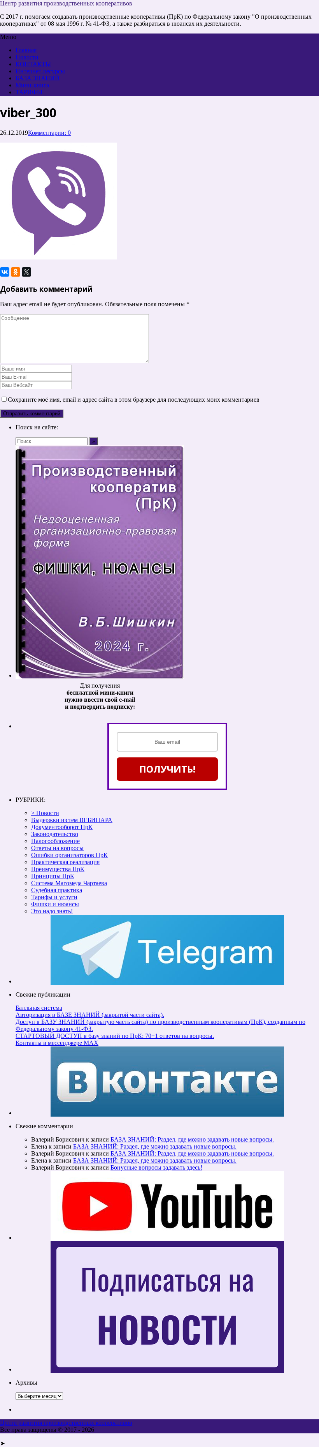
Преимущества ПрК (57, 869)
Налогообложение (55, 841)
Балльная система (39, 1007)
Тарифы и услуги (54, 897)
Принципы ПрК (52, 876)
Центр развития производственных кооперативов (66, 3)
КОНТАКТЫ (33, 64)
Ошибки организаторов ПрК (69, 855)
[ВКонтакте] (4, 272)
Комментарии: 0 (49, 132)
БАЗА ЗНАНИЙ (38, 78)
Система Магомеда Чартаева (69, 883)
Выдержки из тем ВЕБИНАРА (71, 820)
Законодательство (54, 834)
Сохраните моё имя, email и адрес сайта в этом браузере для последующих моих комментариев (133, 399)
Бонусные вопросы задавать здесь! (156, 1167)
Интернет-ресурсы (40, 71)
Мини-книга (32, 85)
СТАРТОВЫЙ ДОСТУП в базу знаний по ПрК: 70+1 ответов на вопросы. (115, 1035)
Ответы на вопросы (57, 848)
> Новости (45, 813)
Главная (26, 50)
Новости (27, 57)
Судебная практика (56, 890)
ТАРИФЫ (29, 92)
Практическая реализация (65, 862)
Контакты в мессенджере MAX (57, 1042)
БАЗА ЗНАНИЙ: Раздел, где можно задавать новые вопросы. (192, 1139)
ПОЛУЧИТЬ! (167, 768)
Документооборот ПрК (62, 827)
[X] (26, 272)
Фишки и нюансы (55, 904)
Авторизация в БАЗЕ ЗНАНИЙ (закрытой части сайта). (90, 1014)
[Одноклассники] (15, 272)
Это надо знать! (52, 911)
